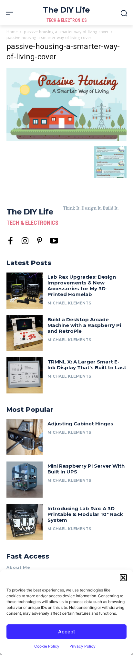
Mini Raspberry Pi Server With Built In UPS (86, 469)
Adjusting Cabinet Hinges (80, 424)
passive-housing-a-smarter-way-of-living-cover (66, 32)
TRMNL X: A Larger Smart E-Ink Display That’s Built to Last (86, 365)
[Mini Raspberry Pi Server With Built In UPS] (24, 479)
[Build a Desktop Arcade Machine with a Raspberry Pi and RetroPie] (24, 333)
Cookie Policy (46, 646)
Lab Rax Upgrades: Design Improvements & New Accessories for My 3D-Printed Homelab (81, 285)
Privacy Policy (82, 646)
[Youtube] (54, 241)
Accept (66, 632)
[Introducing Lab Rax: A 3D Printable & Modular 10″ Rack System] (24, 522)
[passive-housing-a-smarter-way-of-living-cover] (66, 139)
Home (12, 32)
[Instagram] (25, 241)
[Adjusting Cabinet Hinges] (24, 437)
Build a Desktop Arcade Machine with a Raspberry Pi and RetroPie (84, 325)
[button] (123, 577)
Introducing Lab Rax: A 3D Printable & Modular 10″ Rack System (85, 514)
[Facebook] (10, 241)
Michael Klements (69, 303)
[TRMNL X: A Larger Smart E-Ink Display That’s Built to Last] (24, 375)
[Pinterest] (40, 241)
